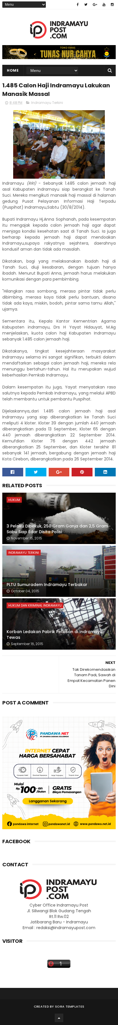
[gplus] (95, 4)
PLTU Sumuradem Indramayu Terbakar (47, 584)
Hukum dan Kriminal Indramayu (35, 605)
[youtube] (104, 4)
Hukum (14, 500)
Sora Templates (69, 1006)
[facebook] (78, 4)
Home (13, 70)
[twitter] (85, 4)
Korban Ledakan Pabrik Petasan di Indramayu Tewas (54, 634)
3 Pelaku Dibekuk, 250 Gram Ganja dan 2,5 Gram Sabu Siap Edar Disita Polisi (57, 529)
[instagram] (112, 4)
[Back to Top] (59, 1018)
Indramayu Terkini (47, 102)
